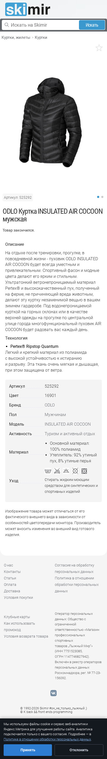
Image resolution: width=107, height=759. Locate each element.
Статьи (10, 578)
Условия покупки (18, 597)
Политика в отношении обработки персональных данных (77, 584)
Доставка (12, 591)
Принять (28, 750)
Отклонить (79, 750)
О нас (8, 565)
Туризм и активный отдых (70, 433)
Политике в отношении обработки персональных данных (47, 739)
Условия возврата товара (26, 636)
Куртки (41, 37)
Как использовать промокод (19, 626)
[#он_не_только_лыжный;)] (27, 9)
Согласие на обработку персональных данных (74, 568)
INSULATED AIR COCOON (68, 424)
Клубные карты (17, 617)
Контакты (12, 572)
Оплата (10, 584)
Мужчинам (55, 414)
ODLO (50, 405)
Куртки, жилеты (16, 37)
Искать (92, 25)
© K (46, 712)
